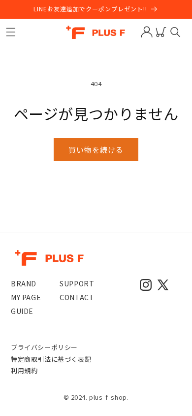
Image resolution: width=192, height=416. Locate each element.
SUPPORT (77, 283)
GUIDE (22, 311)
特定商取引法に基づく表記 (51, 359)
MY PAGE (26, 297)
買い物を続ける (96, 149)
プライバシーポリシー (44, 347)
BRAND (23, 283)
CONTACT (77, 297)
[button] (11, 32)
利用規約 (24, 370)
